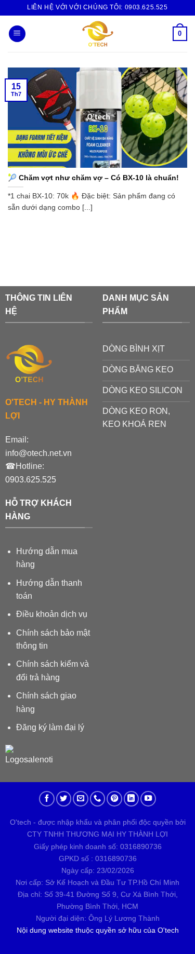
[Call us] (98, 799)
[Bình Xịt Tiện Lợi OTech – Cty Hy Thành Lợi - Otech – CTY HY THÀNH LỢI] (97, 34)
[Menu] (17, 34)
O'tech (168, 930)
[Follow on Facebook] (47, 799)
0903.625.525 (30, 479)
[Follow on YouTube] (148, 799)
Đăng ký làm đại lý (50, 727)
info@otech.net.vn (38, 453)
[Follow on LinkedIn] (131, 799)
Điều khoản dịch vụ (51, 614)
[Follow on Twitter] (64, 799)
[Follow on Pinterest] (114, 799)
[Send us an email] (80, 799)
